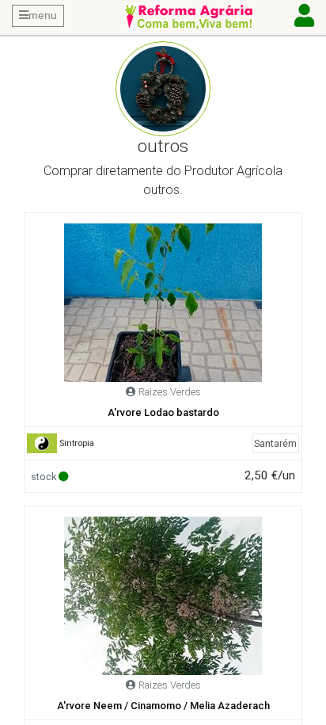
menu (42, 15)
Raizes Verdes (169, 392)
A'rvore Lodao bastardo (163, 412)
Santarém (275, 443)
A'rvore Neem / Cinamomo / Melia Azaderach (163, 706)
